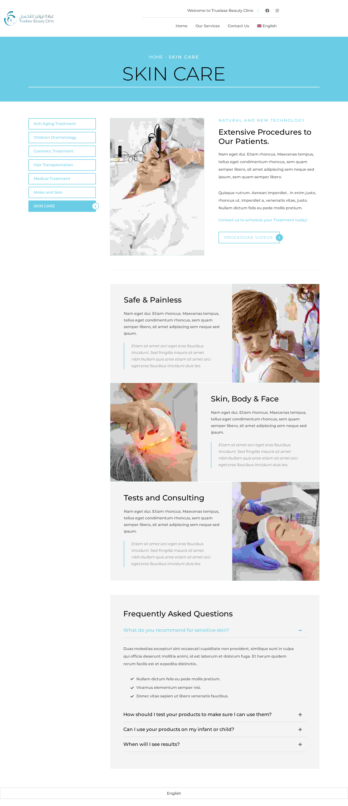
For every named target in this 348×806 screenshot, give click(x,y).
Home (156, 57)
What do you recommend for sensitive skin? (176, 630)
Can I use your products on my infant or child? (178, 729)
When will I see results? (151, 744)
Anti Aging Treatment (55, 123)
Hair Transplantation (53, 165)
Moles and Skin (48, 192)
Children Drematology (55, 137)
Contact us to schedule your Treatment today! (263, 220)
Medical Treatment (52, 178)
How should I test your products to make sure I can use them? (197, 714)
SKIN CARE (44, 206)
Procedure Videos (248, 237)
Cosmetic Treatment (53, 151)
